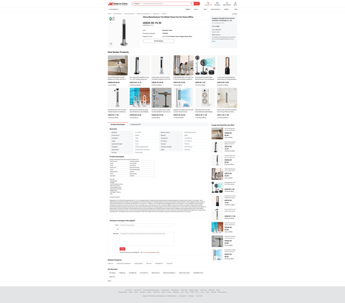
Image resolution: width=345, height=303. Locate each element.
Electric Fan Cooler (184, 273)
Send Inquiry (158, 41)
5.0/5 (217, 26)
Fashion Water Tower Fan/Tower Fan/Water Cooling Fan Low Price (230, 156)
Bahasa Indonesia (222, 292)
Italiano (163, 292)
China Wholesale (165, 290)
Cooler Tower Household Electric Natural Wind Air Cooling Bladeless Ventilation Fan (230, 197)
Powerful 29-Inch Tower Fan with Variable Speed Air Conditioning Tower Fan (230, 210)
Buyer (196, 9)
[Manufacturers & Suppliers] (117, 4)
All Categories (114, 9)
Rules (236, 9)
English (130, 292)
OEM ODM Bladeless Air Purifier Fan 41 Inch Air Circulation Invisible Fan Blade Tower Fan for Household (230, 170)
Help (205, 9)
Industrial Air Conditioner (124, 263)
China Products (137, 290)
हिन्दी (197, 292)
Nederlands (176, 292)
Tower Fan (169, 263)
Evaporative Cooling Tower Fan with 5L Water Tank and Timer (230, 251)
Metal (186, 135)
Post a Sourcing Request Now (150, 252)
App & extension (215, 9)
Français (149, 292)
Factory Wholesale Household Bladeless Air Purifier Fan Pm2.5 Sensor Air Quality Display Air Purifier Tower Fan (230, 129)
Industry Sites (184, 290)
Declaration (191, 296)
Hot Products (128, 290)
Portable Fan (132, 273)
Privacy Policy (199, 296)
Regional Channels (193, 290)
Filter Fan (149, 263)
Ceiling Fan (122, 273)
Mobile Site (211, 290)
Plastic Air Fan (156, 273)
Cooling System (138, 263)
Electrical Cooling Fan (169, 273)
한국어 (187, 292)
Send (122, 249)
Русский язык (156, 292)
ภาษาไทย (202, 292)
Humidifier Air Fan (198, 273)
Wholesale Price (175, 290)
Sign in (235, 5)
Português (142, 292)
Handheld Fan (159, 263)
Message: (116, 233)
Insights (218, 290)
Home (137, 141)
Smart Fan (112, 276)
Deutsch (169, 292)
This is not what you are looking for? (130, 252)
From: (117, 225)
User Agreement (182, 296)
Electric (137, 135)
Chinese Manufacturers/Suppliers (151, 290)
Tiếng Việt (213, 292)
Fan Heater (112, 273)
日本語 (192, 292)
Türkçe (207, 292)
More (213, 41)
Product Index (203, 290)
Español (136, 292)
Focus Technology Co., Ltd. (160, 296)
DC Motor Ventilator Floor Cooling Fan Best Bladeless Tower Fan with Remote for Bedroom (230, 237)
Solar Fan (110, 263)
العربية (182, 292)
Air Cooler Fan (144, 273)
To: (118, 229)
